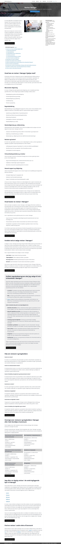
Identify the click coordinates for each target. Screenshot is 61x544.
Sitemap (52, 543)
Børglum (8, 497)
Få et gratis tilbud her (25, 11)
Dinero (8, 299)
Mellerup (8, 499)
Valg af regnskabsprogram (35, 11)
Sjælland (44, 1)
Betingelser (55, 543)
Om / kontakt (49, 1)
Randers (7, 495)
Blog (49, 543)
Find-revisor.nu (8, 1)
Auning (7, 493)
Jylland (37, 1)
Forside (33, 1)
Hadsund (8, 501)
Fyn (40, 1)
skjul (15, 47)
